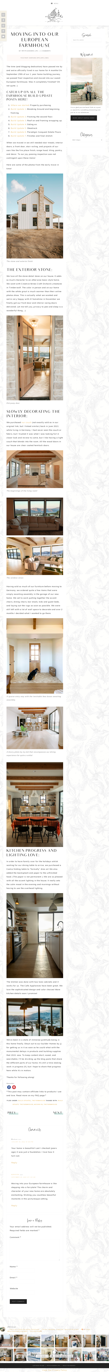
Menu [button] (56, 3)
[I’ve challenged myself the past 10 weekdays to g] (75, 1341)
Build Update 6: (19, 132)
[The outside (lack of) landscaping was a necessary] (34, 1341)
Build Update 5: (19, 128)
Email (13, 1277)
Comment (15, 1237)
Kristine (15, 1175)
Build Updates (24, 1100)
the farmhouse (50, 1104)
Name (14, 1266)
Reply (14, 1162)
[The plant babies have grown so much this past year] (20, 1354)
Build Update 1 (18, 109)
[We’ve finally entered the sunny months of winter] (34, 1354)
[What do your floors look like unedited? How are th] (6, 1341)
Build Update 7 (18, 136)
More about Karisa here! (84, 118)
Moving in (38, 1104)
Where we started (20, 105)
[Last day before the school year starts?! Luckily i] (75, 1354)
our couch (27, 422)
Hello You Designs (69, 1365)
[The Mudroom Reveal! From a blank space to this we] (20, 1341)
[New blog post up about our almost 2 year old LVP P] (61, 1341)
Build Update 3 (18, 120)
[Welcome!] (87, 105)
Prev (12, 1113)
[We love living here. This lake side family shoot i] (89, 1354)
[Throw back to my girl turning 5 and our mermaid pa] (102, 1354)
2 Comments (46, 51)
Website (14, 1288)
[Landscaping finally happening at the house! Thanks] (47, 1341)
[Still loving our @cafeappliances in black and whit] (89, 1341)
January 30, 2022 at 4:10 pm (22, 1142)
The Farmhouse (38, 1100)
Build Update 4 (18, 124)
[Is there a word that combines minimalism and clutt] (6, 1354)
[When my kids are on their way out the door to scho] (102, 1341)
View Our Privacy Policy (54, 1370)
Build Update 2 (18, 116)
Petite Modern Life (54, 15)
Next (57, 1113)
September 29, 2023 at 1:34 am (23, 1177)
